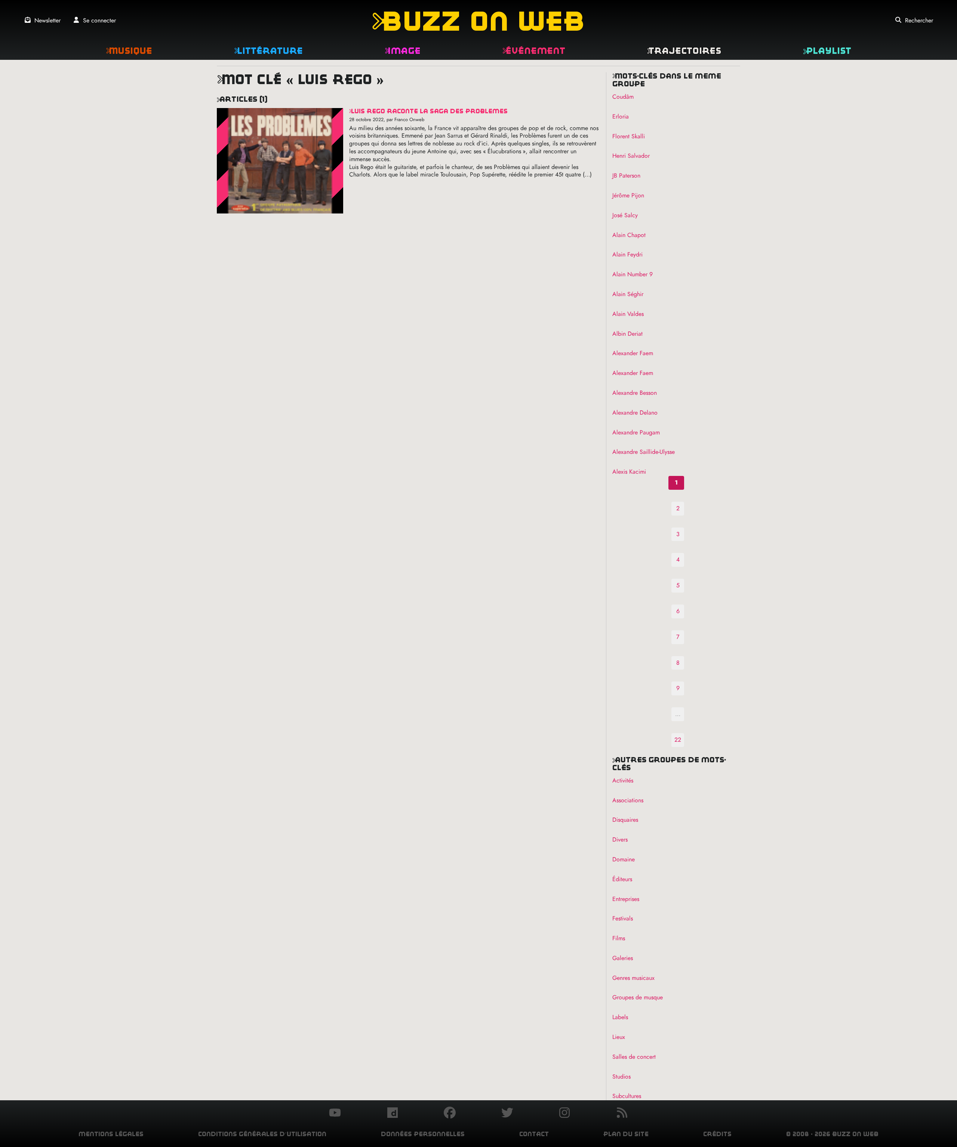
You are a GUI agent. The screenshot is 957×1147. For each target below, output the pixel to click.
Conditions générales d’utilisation (262, 1134)
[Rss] (622, 1114)
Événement (533, 50)
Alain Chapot (629, 235)
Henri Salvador (631, 155)
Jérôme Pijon (628, 195)
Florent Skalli (628, 136)
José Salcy (625, 215)
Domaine (623, 859)
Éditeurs (622, 879)
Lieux (618, 1037)
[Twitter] (507, 1114)
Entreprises (625, 899)
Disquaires (625, 819)
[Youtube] (335, 1114)
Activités (622, 780)
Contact (534, 1134)
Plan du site (626, 1134)
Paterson (626, 175)
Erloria (620, 116)
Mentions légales (111, 1134)
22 (677, 739)
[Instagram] (564, 1114)
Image (403, 50)
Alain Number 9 (632, 274)
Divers (620, 839)
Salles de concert (634, 1056)
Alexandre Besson (634, 392)
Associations (627, 800)
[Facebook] (450, 1114)
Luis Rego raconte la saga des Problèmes (428, 111)
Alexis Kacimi (629, 471)
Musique (129, 50)
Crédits (717, 1134)
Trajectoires (684, 50)
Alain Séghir (627, 294)
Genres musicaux (633, 978)
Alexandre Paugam (636, 432)
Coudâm (623, 96)
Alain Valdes (628, 314)
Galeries (622, 958)
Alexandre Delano (635, 412)
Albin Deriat (627, 333)
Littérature (268, 50)
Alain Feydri (627, 254)
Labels (620, 1017)
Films (618, 938)
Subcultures (626, 1096)
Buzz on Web (478, 21)
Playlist (827, 50)
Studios (621, 1076)
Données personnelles (423, 1134)
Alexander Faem (632, 353)
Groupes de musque (637, 997)
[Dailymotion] (393, 1114)
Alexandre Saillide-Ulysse (643, 452)
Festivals (622, 918)
